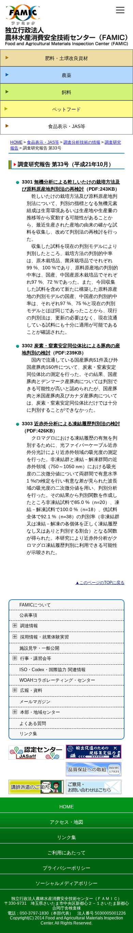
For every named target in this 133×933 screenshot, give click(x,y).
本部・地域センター (40, 712)
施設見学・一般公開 (39, 648)
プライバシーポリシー (66, 868)
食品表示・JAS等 (66, 126)
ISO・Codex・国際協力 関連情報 (52, 669)
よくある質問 (32, 723)
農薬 (66, 75)
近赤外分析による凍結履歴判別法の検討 (77, 423)
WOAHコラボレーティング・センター (57, 680)
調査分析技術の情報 (81, 142)
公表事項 (28, 615)
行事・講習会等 (35, 658)
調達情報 (29, 625)
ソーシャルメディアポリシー (66, 883)
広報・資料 (31, 690)
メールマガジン (34, 701)
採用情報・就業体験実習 (44, 636)
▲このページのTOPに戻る (99, 582)
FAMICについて (35, 604)
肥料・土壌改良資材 (66, 58)
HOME (16, 142)
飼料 (66, 92)
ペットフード (66, 109)
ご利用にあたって (66, 852)
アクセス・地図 (66, 822)
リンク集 (28, 733)
